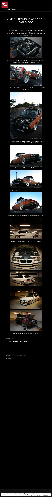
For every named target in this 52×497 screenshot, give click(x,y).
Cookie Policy (26, 494)
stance (21, 355)
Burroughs (14, 355)
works (24, 355)
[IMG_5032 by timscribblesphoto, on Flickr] (26, 228)
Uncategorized (13, 354)
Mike (18, 355)
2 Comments (8, 358)
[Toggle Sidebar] (49, 5)
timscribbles (10, 357)
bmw (10, 355)
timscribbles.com (9, 9)
